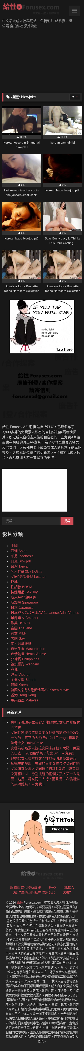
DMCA (69, 887)
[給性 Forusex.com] (34, 9)
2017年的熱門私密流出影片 (34, 893)
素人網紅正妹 (21, 643)
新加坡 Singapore (24, 602)
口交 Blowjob (21, 561)
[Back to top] (70, 1038)
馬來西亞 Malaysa (24, 700)
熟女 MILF (18, 633)
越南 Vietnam (21, 674)
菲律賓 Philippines (25, 659)
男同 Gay (18, 638)
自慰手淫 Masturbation (28, 649)
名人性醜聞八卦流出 (26, 571)
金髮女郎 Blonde (23, 679)
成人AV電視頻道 (23, 597)
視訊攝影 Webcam (25, 664)
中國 (14, 546)
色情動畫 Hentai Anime (28, 654)
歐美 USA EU (21, 623)
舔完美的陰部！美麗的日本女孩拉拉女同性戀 (45, 763)
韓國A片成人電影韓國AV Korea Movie (40, 690)
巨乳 (14, 582)
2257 (67, 893)
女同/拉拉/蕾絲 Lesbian (28, 577)
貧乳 (14, 669)
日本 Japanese (22, 607)
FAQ (52, 887)
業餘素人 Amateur (24, 618)
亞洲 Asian (19, 551)
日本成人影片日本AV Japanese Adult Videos (45, 613)
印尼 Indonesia (22, 556)
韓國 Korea (19, 685)
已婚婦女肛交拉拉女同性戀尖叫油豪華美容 (43, 758)
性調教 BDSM (21, 587)
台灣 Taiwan (20, 566)
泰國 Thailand (21, 628)
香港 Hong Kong (23, 695)
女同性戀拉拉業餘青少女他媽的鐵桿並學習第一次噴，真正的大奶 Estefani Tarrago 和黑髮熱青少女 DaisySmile (45, 738)
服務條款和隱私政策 (25, 887)
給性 (20, 902)
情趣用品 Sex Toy (24, 592)
